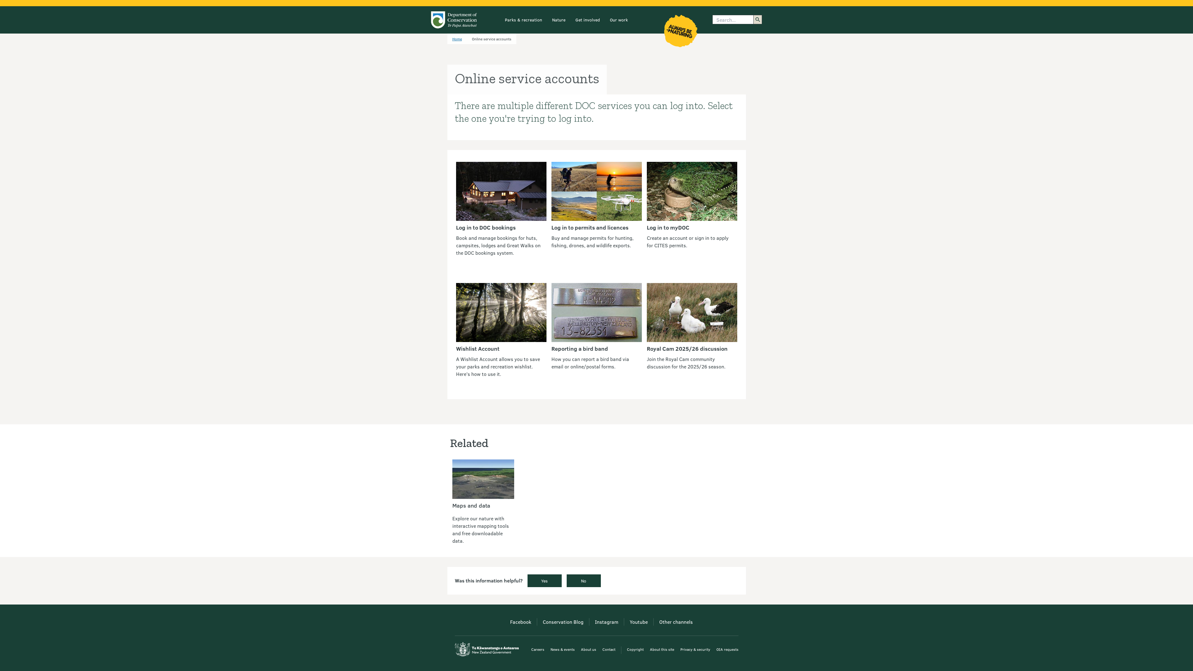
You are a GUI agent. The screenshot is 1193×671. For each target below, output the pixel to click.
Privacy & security (695, 649)
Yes (544, 581)
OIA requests (727, 649)
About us (588, 649)
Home (457, 38)
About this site (662, 649)
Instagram (606, 622)
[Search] (757, 19)
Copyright (635, 649)
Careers (537, 649)
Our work (619, 20)
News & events (563, 649)
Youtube (639, 622)
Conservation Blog (563, 622)
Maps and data (471, 505)
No (583, 581)
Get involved (587, 20)
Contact (608, 649)
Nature (558, 20)
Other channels (676, 622)
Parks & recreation (523, 20)
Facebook (520, 622)
